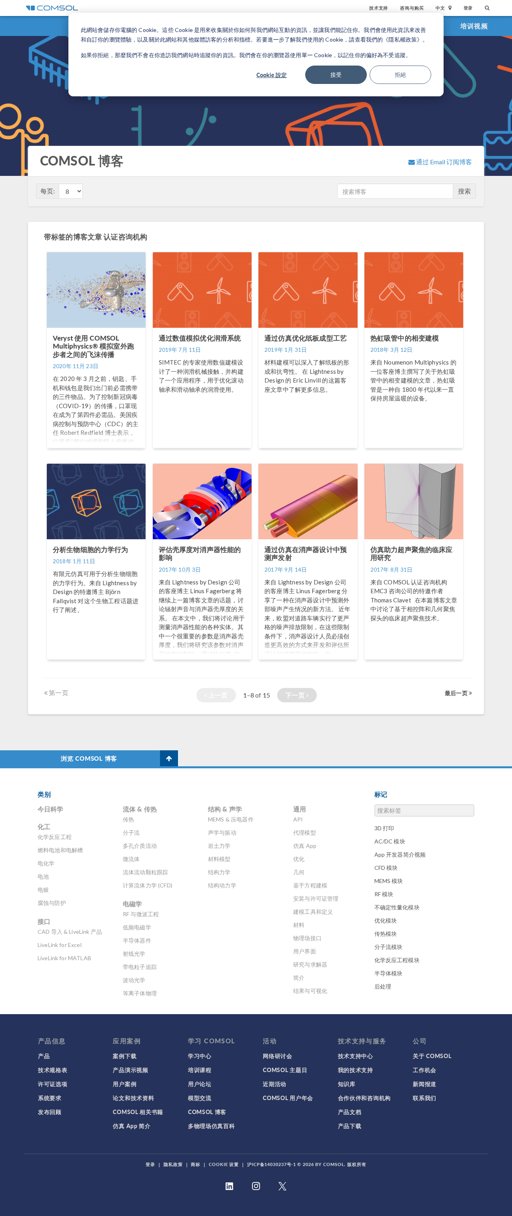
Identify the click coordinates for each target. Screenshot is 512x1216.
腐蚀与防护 (52, 902)
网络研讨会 (277, 1056)
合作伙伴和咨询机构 (364, 1098)
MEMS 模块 (388, 880)
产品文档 (350, 1112)
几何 (298, 872)
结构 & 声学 (225, 808)
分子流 (131, 832)
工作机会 (424, 1070)
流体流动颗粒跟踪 (145, 872)
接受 (336, 74)
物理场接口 (307, 938)
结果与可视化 (310, 990)
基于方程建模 (310, 885)
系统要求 (50, 1098)
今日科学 (51, 808)
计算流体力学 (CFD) (147, 885)
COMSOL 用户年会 (288, 1098)
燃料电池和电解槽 (60, 850)
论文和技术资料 (133, 1098)
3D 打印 (384, 828)
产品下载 (350, 1126)
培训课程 (200, 1070)
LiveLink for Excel (60, 944)
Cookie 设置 (224, 1164)
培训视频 (474, 25)
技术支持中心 (355, 1056)
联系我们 (424, 1098)
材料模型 (219, 858)
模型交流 (200, 1098)
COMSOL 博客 (207, 1112)
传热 (128, 819)
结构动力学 (222, 885)
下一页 (295, 695)
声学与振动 (222, 832)
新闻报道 (424, 1084)
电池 (43, 876)
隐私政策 (173, 1164)
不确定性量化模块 (397, 907)
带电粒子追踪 (140, 966)
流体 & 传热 (140, 808)
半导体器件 (137, 940)
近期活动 (274, 1084)
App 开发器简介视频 (400, 854)
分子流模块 (388, 946)
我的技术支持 (355, 1070)
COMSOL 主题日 (285, 1070)
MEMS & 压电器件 (231, 819)
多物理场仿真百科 (211, 1126)
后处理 (382, 986)
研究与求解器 (310, 964)
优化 (298, 858)
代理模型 (304, 832)
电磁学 (132, 903)
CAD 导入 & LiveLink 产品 (70, 931)
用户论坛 (200, 1084)
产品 (44, 1056)
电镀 (43, 889)
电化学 (46, 863)
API (298, 819)
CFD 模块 (386, 867)
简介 (298, 977)
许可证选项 (53, 1084)
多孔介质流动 (140, 845)
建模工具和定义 (313, 911)
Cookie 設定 (271, 75)
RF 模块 (384, 894)
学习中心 (200, 1056)
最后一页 (457, 693)
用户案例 (124, 1084)
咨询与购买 (412, 8)
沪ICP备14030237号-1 (271, 1164)
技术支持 (378, 8)
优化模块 (385, 920)
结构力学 (219, 872)
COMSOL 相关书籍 (138, 1112)
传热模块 (385, 933)
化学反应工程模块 (397, 960)
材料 (298, 924)
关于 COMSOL (432, 1056)
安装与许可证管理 (315, 898)
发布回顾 (50, 1112)
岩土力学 (219, 845)
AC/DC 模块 (389, 841)
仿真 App (304, 845)
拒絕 (400, 74)
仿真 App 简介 (131, 1126)
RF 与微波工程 (141, 914)
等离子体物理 (140, 993)
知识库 (347, 1084)
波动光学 (134, 980)
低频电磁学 (137, 927)
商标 (195, 1164)
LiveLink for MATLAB (64, 958)
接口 (44, 921)
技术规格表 (53, 1070)
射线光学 (134, 953)
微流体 (131, 858)
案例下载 (124, 1056)
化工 (44, 826)
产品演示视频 (130, 1070)
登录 (468, 8)
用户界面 (304, 951)
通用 (299, 808)
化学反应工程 (55, 836)
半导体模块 (388, 973)
